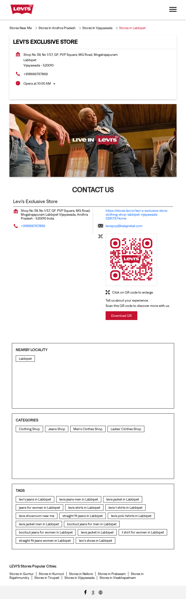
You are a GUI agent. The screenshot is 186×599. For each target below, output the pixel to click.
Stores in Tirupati (46, 578)
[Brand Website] (100, 592)
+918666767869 (35, 74)
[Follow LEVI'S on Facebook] (85, 592)
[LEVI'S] (21, 10)
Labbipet (25, 359)
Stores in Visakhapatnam (118, 578)
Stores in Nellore (81, 574)
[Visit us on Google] (93, 592)
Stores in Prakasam (112, 574)
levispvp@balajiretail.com (124, 226)
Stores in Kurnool (51, 574)
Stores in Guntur (21, 574)
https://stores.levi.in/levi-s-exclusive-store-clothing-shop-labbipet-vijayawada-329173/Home (137, 214)
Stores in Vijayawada (79, 578)
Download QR (121, 316)
